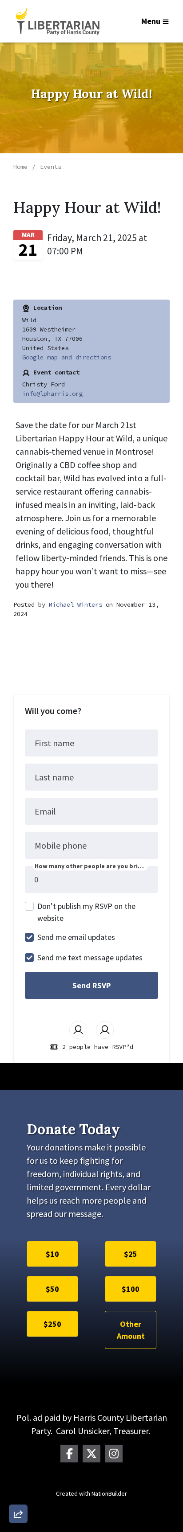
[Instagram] (114, 1453)
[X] (91, 1453)
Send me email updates (76, 937)
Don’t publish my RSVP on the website (86, 912)
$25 (130, 1254)
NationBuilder (109, 1493)
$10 (52, 1254)
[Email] (18, 1416)
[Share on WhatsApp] (18, 1492)
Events (50, 167)
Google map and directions (66, 357)
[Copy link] (18, 1391)
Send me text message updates (90, 957)
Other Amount (131, 1330)
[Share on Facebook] (18, 1467)
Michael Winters (75, 604)
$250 (52, 1324)
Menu (150, 21)
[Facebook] (69, 1453)
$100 (130, 1289)
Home (20, 167)
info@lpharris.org (52, 394)
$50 (52, 1289)
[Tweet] (18, 1442)
